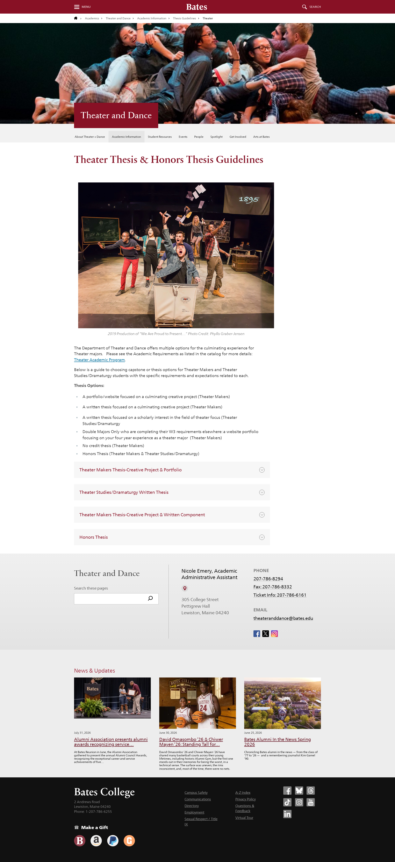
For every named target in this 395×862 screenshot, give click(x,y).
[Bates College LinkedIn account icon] (287, 814)
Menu (86, 7)
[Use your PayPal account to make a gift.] (112, 840)
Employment (194, 812)
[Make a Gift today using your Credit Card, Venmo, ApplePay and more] (79, 840)
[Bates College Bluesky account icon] (299, 790)
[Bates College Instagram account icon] (299, 802)
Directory (192, 806)
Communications (198, 799)
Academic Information (151, 18)
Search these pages (91, 588)
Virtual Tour (244, 818)
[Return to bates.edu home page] (77, 18)
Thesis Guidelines (184, 18)
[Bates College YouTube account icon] (311, 802)
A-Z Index (242, 793)
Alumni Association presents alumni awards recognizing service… (111, 742)
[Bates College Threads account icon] (311, 790)
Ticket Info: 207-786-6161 (280, 595)
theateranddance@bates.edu (283, 618)
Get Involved (238, 136)
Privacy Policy (245, 799)
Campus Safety (196, 793)
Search (315, 7)
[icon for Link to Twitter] (265, 633)
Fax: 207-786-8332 (272, 586)
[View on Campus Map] (184, 588)
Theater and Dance (118, 18)
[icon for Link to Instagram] (274, 633)
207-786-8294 (268, 578)
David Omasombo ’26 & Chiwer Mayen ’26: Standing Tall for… (191, 742)
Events (183, 136)
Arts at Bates (261, 136)
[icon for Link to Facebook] (256, 633)
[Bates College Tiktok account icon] (287, 802)
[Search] (150, 598)
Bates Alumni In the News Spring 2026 (277, 742)
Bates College (104, 791)
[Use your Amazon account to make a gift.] (96, 840)
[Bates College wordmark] (196, 7)
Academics (92, 18)
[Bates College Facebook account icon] (287, 790)
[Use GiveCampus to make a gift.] (129, 840)
